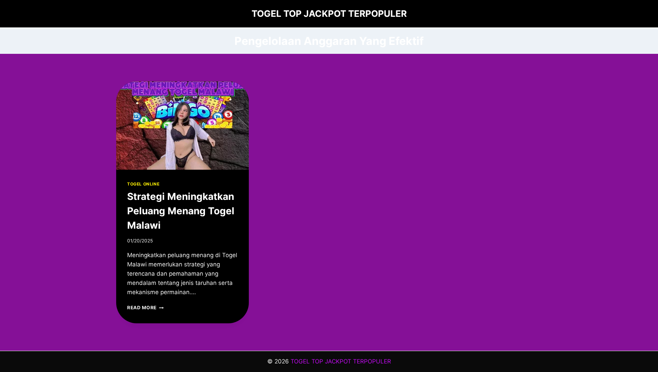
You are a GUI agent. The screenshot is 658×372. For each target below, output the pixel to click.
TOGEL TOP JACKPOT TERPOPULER (341, 361)
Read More (145, 307)
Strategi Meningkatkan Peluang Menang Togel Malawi (180, 211)
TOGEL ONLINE (143, 184)
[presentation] (182, 125)
